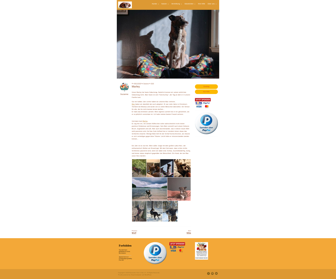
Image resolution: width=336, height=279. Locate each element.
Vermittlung (175, 4)
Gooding (206, 86)
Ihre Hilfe (201, 4)
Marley (145, 121)
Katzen (164, 4)
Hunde (154, 4)
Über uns (211, 4)
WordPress (148, 274)
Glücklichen (189, 4)
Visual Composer (136, 274)
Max (133, 104)
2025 (152, 83)
